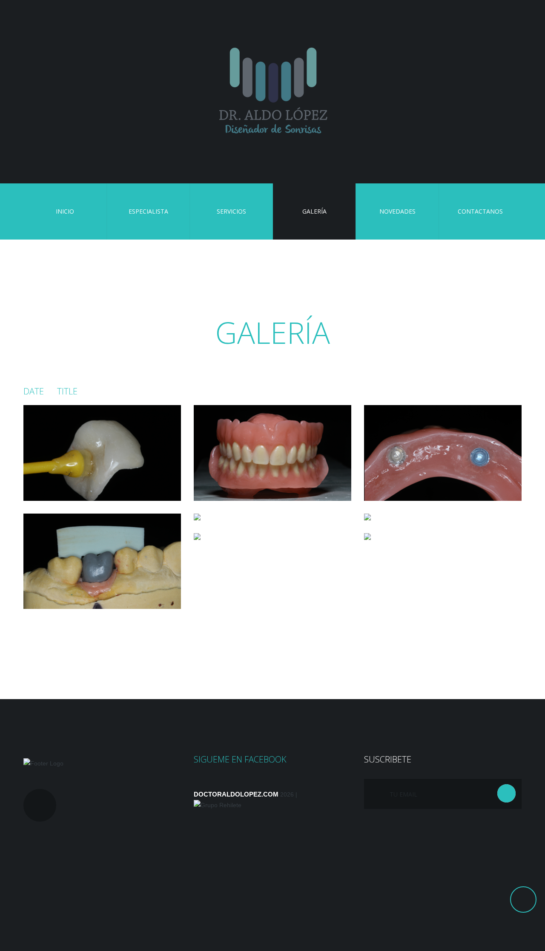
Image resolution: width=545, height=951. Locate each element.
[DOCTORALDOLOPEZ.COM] (272, 92)
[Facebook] (39, 805)
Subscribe (506, 793)
